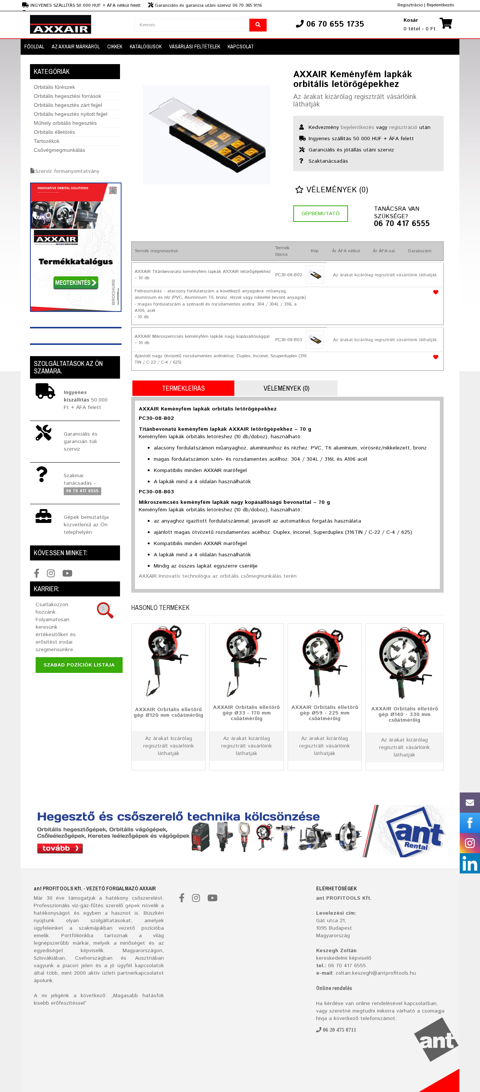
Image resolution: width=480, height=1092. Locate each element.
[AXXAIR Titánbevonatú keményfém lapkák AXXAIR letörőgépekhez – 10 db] (315, 275)
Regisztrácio (410, 5)
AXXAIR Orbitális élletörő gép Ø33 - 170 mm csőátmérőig (246, 712)
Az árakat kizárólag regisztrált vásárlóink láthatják (355, 100)
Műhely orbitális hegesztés (65, 123)
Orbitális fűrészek (54, 87)
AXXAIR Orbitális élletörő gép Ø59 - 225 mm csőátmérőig (324, 712)
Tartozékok (47, 141)
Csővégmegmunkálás (59, 150)
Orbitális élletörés (54, 132)
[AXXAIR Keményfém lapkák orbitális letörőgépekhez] (206, 135)
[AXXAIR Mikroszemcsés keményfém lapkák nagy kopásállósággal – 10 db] (315, 340)
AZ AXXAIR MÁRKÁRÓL (76, 46)
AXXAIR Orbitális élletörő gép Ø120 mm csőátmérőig (168, 712)
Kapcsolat (241, 46)
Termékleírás (183, 388)
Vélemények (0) (336, 190)
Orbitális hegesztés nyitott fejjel (70, 114)
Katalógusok (146, 46)
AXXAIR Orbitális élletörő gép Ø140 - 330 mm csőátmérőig (404, 714)
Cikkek (114, 46)
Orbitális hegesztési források (67, 96)
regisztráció (403, 127)
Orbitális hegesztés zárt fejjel (68, 105)
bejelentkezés (357, 127)
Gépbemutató (321, 213)
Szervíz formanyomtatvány (67, 171)
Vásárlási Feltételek (194, 46)
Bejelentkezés (440, 5)
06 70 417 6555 (402, 224)
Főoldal (34, 46)
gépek (132, 905)
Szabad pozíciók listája (79, 665)
